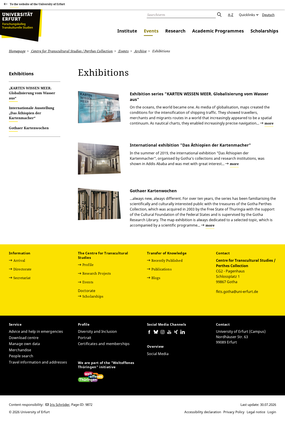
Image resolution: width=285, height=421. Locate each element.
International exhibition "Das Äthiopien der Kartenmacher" (190, 145)
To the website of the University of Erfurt (37, 4)
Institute (127, 31)
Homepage (17, 51)
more (269, 123)
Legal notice (256, 412)
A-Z (230, 14)
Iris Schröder (59, 404)
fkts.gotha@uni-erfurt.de (237, 291)
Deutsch (268, 14)
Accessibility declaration (202, 412)
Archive (140, 51)
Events (151, 31)
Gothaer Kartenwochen (153, 190)
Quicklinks (247, 14)
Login (271, 412)
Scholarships (264, 31)
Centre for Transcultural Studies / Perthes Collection (71, 51)
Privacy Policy (233, 412)
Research (175, 31)
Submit (219, 14)
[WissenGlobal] (21, 25)
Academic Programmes (218, 31)
